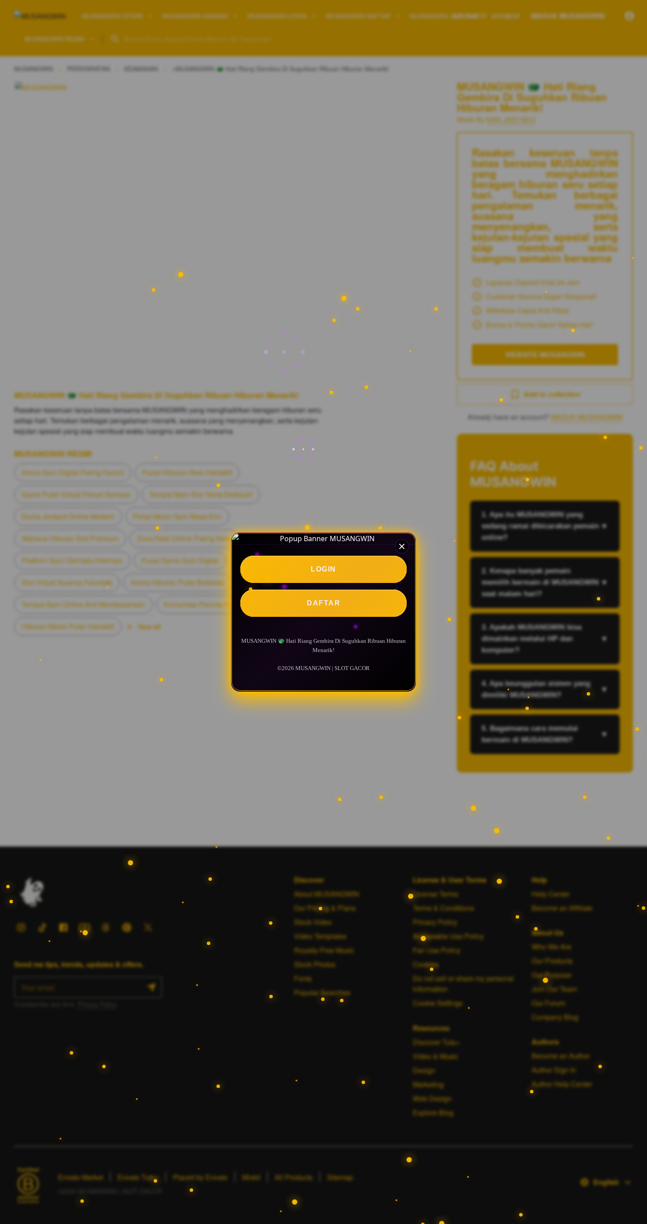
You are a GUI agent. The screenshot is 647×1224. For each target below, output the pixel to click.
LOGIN (323, 569)
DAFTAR (323, 603)
